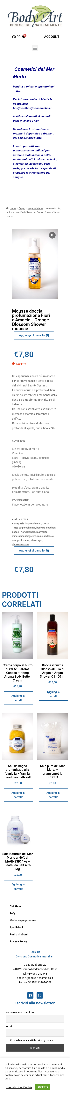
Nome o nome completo (20, 1012)
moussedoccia (45, 536)
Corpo (22, 208)
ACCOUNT (51, 37)
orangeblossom (20, 540)
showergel (36, 540)
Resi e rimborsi (19, 934)
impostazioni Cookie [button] (19, 1087)
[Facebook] (30, 995)
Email (9, 1026)
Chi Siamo (16, 906)
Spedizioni (16, 927)
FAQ (12, 913)
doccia (15, 531)
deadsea (51, 527)
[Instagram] (40, 995)
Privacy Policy (18, 941)
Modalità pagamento (23, 920)
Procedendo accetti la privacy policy (31, 1040)
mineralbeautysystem (24, 536)
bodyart (40, 527)
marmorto (41, 531)
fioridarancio (28, 531)
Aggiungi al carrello (18, 698)
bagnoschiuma (35, 208)
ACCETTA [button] (43, 1087)
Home (13, 208)
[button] (35, 48)
